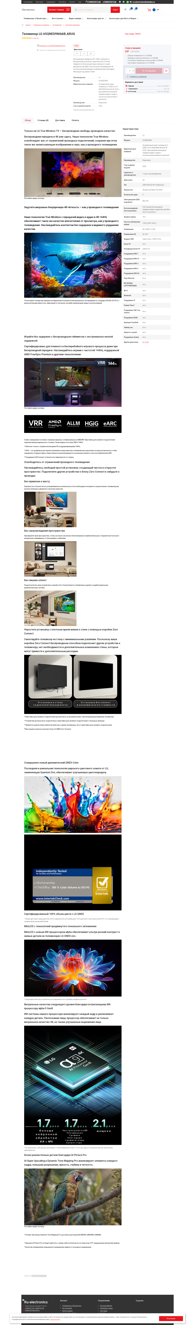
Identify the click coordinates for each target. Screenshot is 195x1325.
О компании (28, 2)
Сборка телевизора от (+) (139, 55)
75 (84, 54)
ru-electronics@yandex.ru (144, 2)
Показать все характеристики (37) (83, 110)
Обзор (28, 120)
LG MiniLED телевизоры (72, 25)
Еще (79, 2)
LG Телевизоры (57, 25)
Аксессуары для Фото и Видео (122, 18)
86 (91, 54)
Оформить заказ (106, 1308)
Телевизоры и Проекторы (35, 18)
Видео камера (75, 18)
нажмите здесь (55, 1319)
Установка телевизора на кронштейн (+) (145, 60)
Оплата (72, 2)
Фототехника (57, 18)
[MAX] (120, 2)
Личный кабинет (106, 1306)
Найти (115, 10)
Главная (27, 25)
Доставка (39, 2)
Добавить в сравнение (138, 76)
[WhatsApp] (128, 2)
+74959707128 (94, 2)
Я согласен (171, 1318)
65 (77, 54)
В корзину (150, 70)
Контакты (62, 2)
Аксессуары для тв (95, 18)
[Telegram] (124, 2)
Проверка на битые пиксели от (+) (142, 58)
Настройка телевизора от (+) (140, 63)
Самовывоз (50, 2)
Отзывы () (43, 120)
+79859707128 (109, 2)
